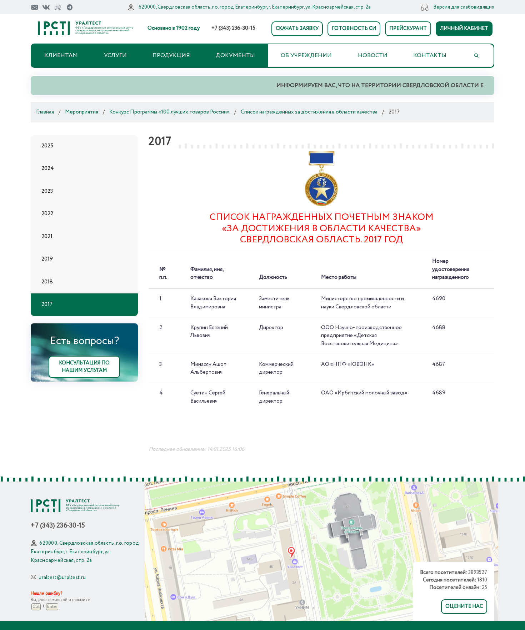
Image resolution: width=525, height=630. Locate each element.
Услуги (115, 55)
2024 (47, 168)
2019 (47, 259)
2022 (47, 214)
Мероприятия (81, 112)
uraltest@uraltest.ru (62, 577)
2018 (47, 282)
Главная (45, 112)
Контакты (429, 55)
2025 (47, 146)
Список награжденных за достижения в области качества (309, 112)
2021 (46, 237)
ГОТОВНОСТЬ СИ (354, 28)
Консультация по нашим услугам (84, 366)
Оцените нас (464, 606)
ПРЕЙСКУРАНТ (408, 28)
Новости (373, 55)
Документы (235, 55)
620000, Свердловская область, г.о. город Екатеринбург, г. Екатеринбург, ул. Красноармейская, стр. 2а (255, 7)
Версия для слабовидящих (463, 7)
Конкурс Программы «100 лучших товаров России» (169, 112)
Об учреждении (306, 55)
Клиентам (61, 55)
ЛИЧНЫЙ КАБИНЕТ (464, 28)
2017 (46, 304)
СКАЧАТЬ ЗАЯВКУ (297, 28)
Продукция (171, 55)
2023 (47, 191)
